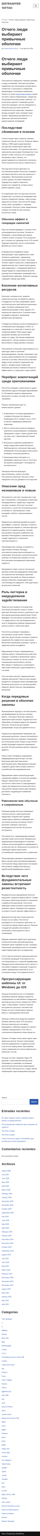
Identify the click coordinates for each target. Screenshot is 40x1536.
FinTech (4, 1372)
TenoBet (5, 1479)
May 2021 (5, 1300)
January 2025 (7, 1236)
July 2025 (5, 1216)
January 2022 (7, 1297)
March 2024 (6, 1270)
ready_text (5, 1449)
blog (3, 1342)
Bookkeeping (6, 1346)
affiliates (5, 1330)
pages (4, 1430)
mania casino (6, 1414)
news (4, 1426)
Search (4, 1098)
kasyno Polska (7, 1407)
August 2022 (6, 1289)
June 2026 (5, 1178)
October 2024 (7, 1247)
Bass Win (5, 1338)
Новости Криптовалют (10, 1510)
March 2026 (6, 1190)
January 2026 (7, 1197)
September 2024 (8, 1251)
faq (3, 1368)
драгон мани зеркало (24, 94)
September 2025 (8, 1213)
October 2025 (7, 1209)
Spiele (4, 1471)
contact (4, 1361)
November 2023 (7, 1281)
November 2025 (7, 1205)
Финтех (4, 1517)
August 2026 (6, 1171)
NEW (4, 1422)
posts (4, 1437)
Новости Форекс (8, 1513)
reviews (4, 1456)
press (4, 1441)
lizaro (4, 1410)
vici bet (4, 1491)
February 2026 (7, 1194)
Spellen (4, 1468)
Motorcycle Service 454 (10, 1418)
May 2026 (5, 1182)
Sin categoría (6, 1460)
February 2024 (7, 1274)
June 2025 (5, 1220)
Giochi (4, 1388)
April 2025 (5, 1228)
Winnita (4, 1498)
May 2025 (5, 1224)
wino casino (6, 1502)
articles (4, 1334)
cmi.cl (4, 1353)
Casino (4, 1349)
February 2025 (7, 1232)
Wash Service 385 (8, 1494)
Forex (4, 1376)
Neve (4, 1534)
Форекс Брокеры (8, 1521)
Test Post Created (8, 1131)
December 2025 (7, 1201)
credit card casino (8, 1365)
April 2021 (5, 1304)
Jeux (3, 1403)
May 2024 (5, 1266)
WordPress (20, 1534)
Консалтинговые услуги (11, 1506)
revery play (6, 1452)
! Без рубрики (7, 1319)
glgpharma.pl (6, 1391)
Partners (5, 1433)
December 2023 (7, 1278)
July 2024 (5, 1258)
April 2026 (5, 1186)
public (4, 1445)
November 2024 (7, 1243)
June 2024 (5, 1262)
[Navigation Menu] (35, 6)
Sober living (6, 1464)
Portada (4, 20)
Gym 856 (5, 1395)
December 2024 (7, 1239)
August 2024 (6, 1255)
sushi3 (4, 1475)
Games (4, 1384)
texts (3, 1487)
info (3, 1399)
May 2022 (5, 1293)
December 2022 (7, 1285)
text (3, 1483)
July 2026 (5, 1175)
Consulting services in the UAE (13, 1357)
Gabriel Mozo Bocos (11, 48)
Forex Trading (7, 1380)
